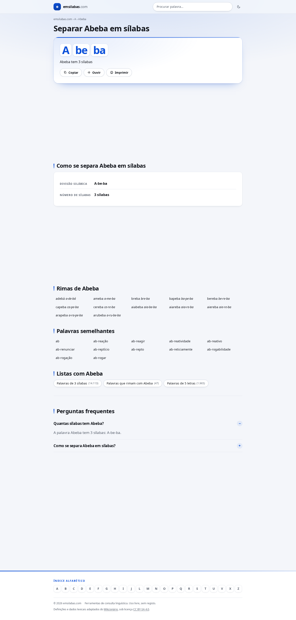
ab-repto (137, 349)
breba (140, 298)
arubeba (107, 315)
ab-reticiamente (180, 349)
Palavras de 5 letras (186, 383)
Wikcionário (111, 609)
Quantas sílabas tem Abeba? (79, 423)
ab (57, 341)
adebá (66, 298)
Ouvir (96, 72)
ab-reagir (138, 341)
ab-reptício (101, 349)
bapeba (181, 298)
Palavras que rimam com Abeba (133, 383)
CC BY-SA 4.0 (141, 609)
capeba (67, 307)
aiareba (181, 307)
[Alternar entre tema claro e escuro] (238, 6)
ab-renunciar (65, 349)
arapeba (69, 315)
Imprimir (121, 72)
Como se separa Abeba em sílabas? (84, 445)
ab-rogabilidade (219, 349)
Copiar (73, 72)
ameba (104, 298)
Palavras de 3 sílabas (77, 383)
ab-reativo (214, 341)
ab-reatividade (179, 341)
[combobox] (193, 6)
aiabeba (144, 307)
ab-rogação (64, 358)
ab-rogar (99, 358)
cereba (104, 307)
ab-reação (100, 341)
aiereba (219, 307)
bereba (218, 298)
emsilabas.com (63, 19)
